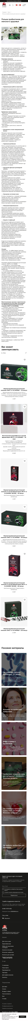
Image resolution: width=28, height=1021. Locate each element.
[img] (10, 5)
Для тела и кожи (6, 941)
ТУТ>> (10, 341)
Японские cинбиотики (8, 952)
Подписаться (14, 895)
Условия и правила (7, 1003)
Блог (9, 12)
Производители (6, 970)
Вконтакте (7, 918)
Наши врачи (5, 967)
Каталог (4, 937)
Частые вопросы (6, 994)
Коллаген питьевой (7, 950)
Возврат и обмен (6, 991)
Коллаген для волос (7, 957)
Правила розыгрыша (7, 1008)
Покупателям (6, 982)
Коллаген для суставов (8, 954)
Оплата (4, 989)
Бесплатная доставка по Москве (14, 1)
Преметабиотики (6, 943)
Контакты (4, 977)
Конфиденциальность (7, 1006)
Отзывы (4, 998)
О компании (5, 965)
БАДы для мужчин (7, 958)
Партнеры (4, 972)
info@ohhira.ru (14, 911)
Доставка (4, 986)
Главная (4, 12)
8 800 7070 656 (7, 908)
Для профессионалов (7, 975)
